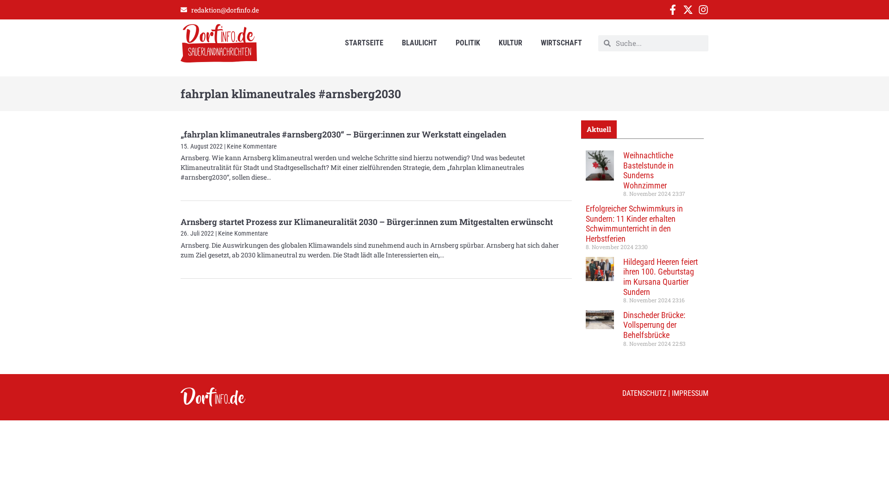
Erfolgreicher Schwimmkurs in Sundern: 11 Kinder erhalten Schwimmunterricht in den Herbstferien (634, 224)
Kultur (510, 42)
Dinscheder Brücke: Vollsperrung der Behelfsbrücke (654, 325)
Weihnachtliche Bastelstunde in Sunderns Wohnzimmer (648, 170)
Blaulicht (419, 42)
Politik (468, 42)
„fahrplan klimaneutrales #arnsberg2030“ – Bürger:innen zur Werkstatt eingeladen (343, 134)
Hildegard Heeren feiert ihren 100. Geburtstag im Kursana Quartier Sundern (660, 277)
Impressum (690, 393)
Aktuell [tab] (599, 129)
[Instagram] (703, 10)
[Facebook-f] (673, 10)
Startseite (364, 42)
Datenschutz (644, 393)
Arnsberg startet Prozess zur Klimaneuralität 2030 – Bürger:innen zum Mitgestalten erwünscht (367, 221)
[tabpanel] (642, 252)
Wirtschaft (561, 42)
